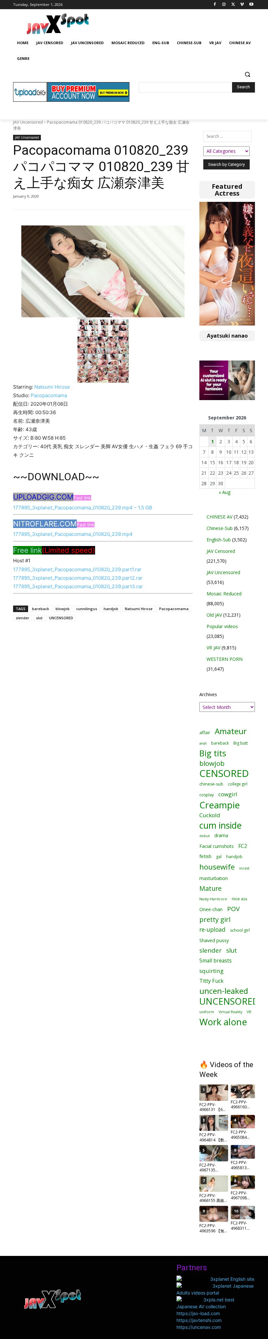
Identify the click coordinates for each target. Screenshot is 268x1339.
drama (221, 835)
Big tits (212, 753)
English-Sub (219, 540)
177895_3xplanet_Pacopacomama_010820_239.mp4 (73, 534)
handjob (111, 608)
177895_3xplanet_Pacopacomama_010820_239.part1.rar (77, 569)
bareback (40, 608)
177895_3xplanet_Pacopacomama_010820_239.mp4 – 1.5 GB (82, 507)
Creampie (219, 805)
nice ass (239, 899)
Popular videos (222, 626)
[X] (233, 5)
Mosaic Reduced (224, 593)
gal (219, 856)
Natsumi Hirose (52, 387)
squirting (211, 970)
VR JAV (213, 647)
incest (244, 868)
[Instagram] (224, 5)
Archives (208, 694)
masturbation (213, 878)
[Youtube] (251, 5)
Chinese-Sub (220, 528)
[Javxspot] (57, 24)
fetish (205, 856)
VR (249, 1011)
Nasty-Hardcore (213, 898)
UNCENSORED (61, 617)
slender (22, 617)
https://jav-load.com (198, 1313)
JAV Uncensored (28, 122)
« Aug (224, 492)
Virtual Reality (230, 1011)
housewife (217, 866)
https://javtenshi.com (199, 1320)
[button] (247, 74)
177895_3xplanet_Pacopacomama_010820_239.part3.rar (78, 586)
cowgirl (227, 794)
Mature (210, 888)
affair (204, 732)
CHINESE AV (219, 517)
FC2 (242, 846)
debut (204, 836)
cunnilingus (86, 608)
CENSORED (224, 773)
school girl (240, 930)
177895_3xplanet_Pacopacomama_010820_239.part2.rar (77, 578)
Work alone (223, 1021)
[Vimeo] (242, 5)
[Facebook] (215, 5)
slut (39, 617)
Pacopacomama (49, 395)
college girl (237, 783)
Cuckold (209, 815)
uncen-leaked (223, 991)
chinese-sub (211, 784)
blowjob (63, 608)
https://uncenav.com (198, 1327)
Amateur (231, 731)
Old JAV (214, 615)
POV (233, 909)
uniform (206, 1011)
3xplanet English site (232, 1279)
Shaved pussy (214, 940)
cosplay (206, 795)
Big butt (240, 743)
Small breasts (215, 960)
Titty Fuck (211, 981)
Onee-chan (211, 909)
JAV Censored (221, 551)
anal (203, 743)
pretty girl (214, 919)
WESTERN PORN (225, 659)
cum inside (220, 825)
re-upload (212, 929)
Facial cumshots (216, 846)
